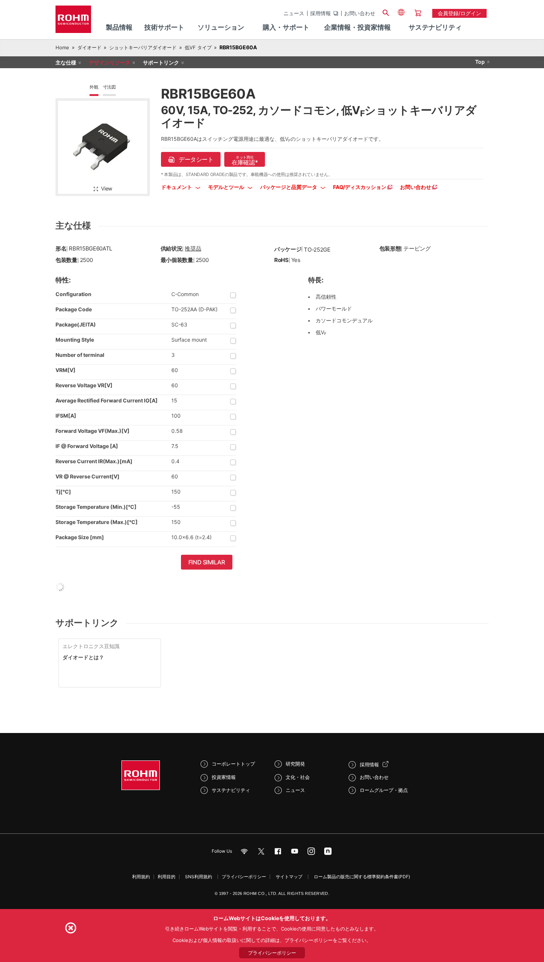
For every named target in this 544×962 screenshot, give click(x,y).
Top (480, 62)
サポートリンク (161, 62)
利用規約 (141, 876)
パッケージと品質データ (289, 187)
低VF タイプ (198, 47)
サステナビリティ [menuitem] (435, 27)
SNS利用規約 (198, 876)
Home (62, 47)
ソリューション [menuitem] (221, 27)
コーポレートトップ (233, 764)
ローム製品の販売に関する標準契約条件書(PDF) (362, 876)
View (106, 188)
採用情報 (320, 13)
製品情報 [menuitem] (119, 27)
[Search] (385, 12)
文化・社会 (298, 777)
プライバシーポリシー (244, 876)
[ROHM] (73, 22)
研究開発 (295, 764)
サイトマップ (289, 876)
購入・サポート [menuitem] (286, 27)
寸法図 (109, 87)
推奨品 (193, 248)
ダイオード (89, 47)
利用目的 (166, 876)
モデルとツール (226, 187)
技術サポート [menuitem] (164, 27)
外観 (94, 87)
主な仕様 (66, 62)
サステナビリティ (231, 790)
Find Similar (206, 562)
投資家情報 (224, 777)
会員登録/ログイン (459, 13)
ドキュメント (177, 187)
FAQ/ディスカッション (360, 187)
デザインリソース (109, 62)
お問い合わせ (359, 13)
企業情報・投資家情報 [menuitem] (357, 27)
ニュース (293, 13)
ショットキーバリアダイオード (143, 47)
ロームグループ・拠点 (384, 790)
